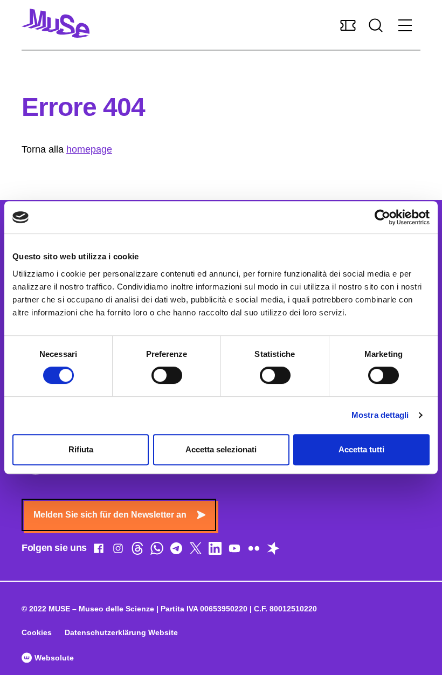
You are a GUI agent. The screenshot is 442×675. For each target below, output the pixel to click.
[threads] (137, 550)
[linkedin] (215, 550)
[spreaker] (273, 550)
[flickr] (253, 550)
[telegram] (176, 550)
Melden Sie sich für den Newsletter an (110, 514)
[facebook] (98, 550)
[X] (195, 550)
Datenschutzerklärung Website (121, 632)
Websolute (53, 657)
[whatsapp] (156, 550)
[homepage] (55, 23)
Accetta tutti (361, 449)
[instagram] (118, 550)
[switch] (166, 375)
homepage (89, 149)
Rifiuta (80, 449)
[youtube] (234, 550)
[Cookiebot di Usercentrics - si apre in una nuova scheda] (382, 217)
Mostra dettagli (380, 414)
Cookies (37, 632)
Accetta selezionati (221, 449)
